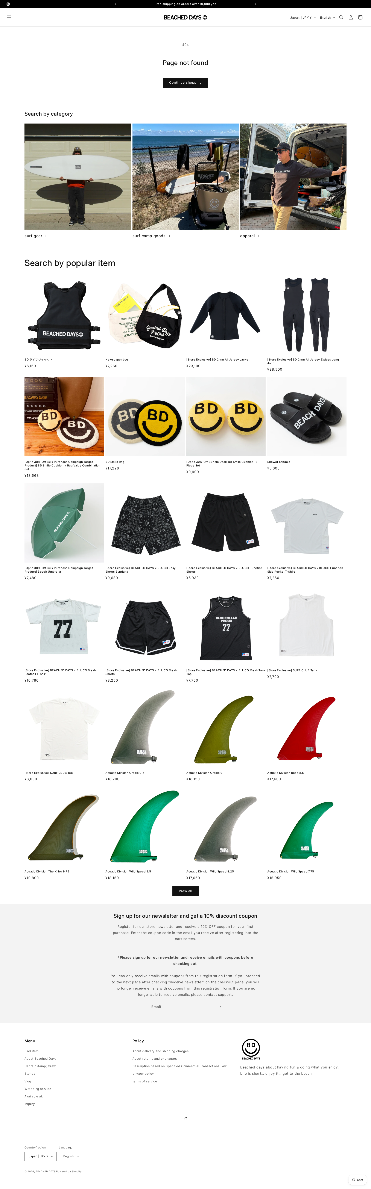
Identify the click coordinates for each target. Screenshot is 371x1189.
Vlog (27, 1081)
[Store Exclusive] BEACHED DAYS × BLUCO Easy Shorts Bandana (140, 569)
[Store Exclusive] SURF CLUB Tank (292, 670)
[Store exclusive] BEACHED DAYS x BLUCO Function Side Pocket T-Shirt (305, 569)
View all (185, 891)
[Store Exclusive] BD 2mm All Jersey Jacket (217, 359)
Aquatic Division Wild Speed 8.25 (210, 871)
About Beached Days (40, 1058)
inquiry (29, 1104)
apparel (247, 236)
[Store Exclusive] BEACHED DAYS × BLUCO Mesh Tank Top (225, 672)
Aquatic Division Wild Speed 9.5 (128, 871)
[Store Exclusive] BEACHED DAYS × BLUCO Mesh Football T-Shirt (60, 672)
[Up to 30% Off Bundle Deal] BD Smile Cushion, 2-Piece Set (222, 463)
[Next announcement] (255, 4)
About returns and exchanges (155, 1058)
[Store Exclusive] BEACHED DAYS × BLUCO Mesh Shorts (141, 672)
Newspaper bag (116, 359)
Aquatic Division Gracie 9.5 (124, 772)
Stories (29, 1073)
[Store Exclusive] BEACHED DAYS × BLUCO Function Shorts (224, 569)
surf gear (33, 236)
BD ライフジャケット (38, 359)
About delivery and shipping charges (160, 1051)
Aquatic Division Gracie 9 (204, 772)
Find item (31, 1051)
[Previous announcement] (115, 4)
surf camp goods (149, 236)
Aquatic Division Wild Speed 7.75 (290, 871)
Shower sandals (278, 461)
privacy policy (143, 1073)
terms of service (144, 1081)
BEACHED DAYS (45, 1171)
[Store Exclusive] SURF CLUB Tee (48, 772)
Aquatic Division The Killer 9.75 (46, 871)
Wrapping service (37, 1089)
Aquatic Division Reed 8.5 (285, 772)
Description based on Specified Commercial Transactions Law (179, 1066)
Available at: (33, 1096)
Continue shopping (185, 82)
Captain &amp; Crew (40, 1066)
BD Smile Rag (114, 461)
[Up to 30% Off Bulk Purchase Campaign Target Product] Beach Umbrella (58, 569)
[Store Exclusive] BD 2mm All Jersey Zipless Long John (303, 361)
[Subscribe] (219, 1007)
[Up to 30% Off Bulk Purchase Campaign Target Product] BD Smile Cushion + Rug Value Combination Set (62, 465)
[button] (9, 17)
